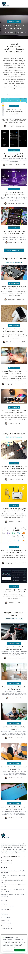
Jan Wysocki (4, 904)
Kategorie (4, 914)
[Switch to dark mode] (22, 3)
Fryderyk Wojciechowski (7, 906)
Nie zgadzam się (8, 950)
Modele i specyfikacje (6, 928)
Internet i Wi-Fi (14, 105)
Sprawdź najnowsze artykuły (14, 250)
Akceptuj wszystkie (20, 950)
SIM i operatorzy (5, 926)
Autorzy (4, 900)
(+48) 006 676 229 (7, 860)
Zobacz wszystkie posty (14, 262)
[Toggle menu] (25, 4)
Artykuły (4, 867)
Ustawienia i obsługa (14, 21)
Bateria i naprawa (14, 283)
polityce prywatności (16, 947)
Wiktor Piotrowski (5, 909)
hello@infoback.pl (7, 863)
